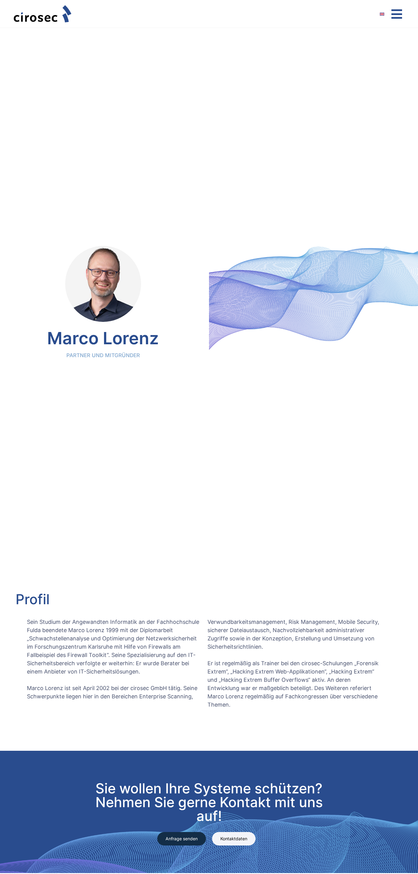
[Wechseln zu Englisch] (385, 14)
